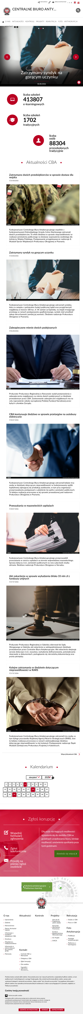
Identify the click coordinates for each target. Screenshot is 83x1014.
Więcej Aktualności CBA (69, 754)
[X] (17, 27)
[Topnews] (7, 57)
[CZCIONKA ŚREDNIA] (69, 2)
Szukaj (52, 777)
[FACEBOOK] (15, 27)
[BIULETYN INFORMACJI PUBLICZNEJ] (78, 3)
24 (13, 793)
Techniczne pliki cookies (15, 995)
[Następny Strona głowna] (59, 887)
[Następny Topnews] (76, 57)
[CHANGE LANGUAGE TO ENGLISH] (75, 3)
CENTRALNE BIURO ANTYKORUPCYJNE (34, 9)
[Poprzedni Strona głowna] (24, 887)
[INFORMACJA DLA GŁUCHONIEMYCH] (50, 2)
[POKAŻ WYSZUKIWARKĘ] (78, 10)
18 (32, 788)
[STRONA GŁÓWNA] (3, 22)
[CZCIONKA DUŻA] (71, 2)
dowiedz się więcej (66, 854)
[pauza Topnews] (79, 82)
